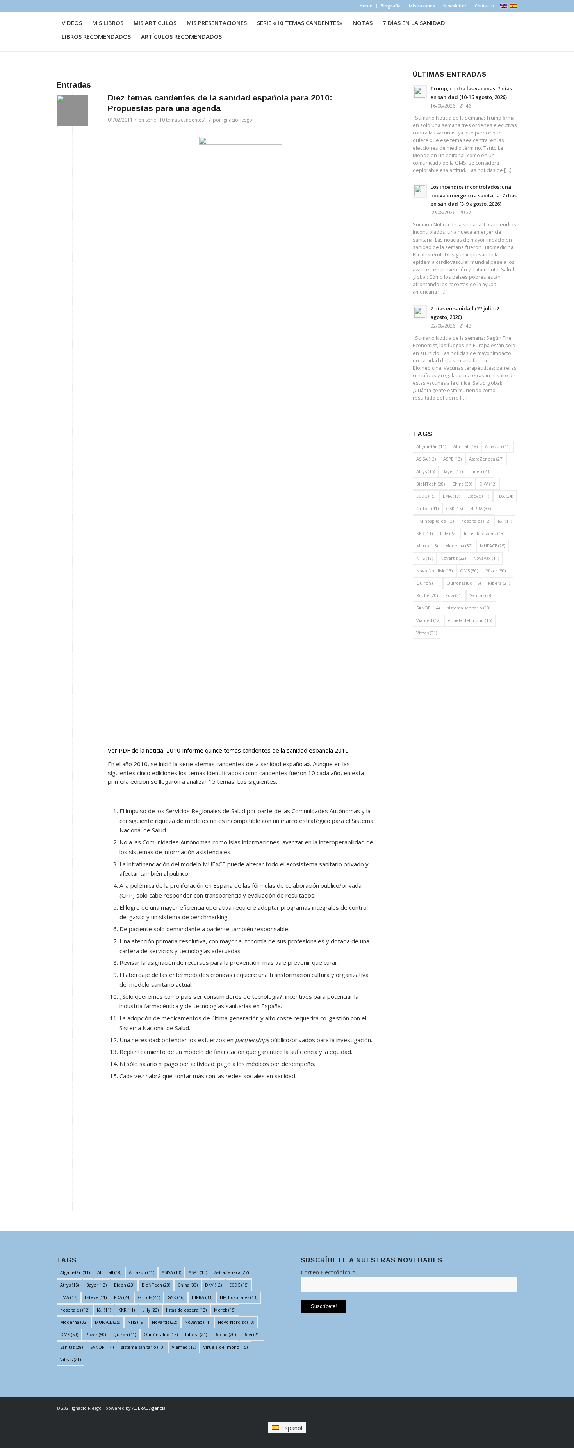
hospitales (475, 521)
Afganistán (431, 446)
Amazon (497, 446)
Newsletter (455, 6)
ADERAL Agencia (149, 1408)
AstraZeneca (486, 459)
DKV (488, 484)
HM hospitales (435, 521)
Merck (427, 545)
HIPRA (480, 508)
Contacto (484, 6)
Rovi (453, 595)
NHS (424, 558)
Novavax (486, 558)
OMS (469, 570)
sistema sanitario (468, 608)
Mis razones (422, 6)
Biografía (391, 6)
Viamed (428, 620)
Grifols (427, 508)
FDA (505, 496)
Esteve (478, 496)
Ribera (499, 583)
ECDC (425, 496)
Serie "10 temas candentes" (175, 119)
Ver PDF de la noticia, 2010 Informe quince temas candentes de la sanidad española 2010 (228, 750)
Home (366, 6)
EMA (451, 496)
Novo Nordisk (434, 570)
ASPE (452, 459)
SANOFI (428, 608)
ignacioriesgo (237, 119)
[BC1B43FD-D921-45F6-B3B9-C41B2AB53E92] (72, 110)
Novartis (453, 558)
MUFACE (492, 545)
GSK (454, 508)
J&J (505, 521)
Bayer (452, 471)
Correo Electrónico (328, 1272)
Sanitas (481, 595)
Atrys (425, 471)
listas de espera (484, 533)
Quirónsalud (464, 583)
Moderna (458, 545)
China (462, 484)
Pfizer (495, 570)
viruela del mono (470, 620)
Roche (427, 595)
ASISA (426, 459)
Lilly (448, 533)
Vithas (426, 633)
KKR (424, 533)
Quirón (427, 583)
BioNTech (430, 484)
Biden (480, 471)
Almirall (465, 446)
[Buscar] (234, 36)
